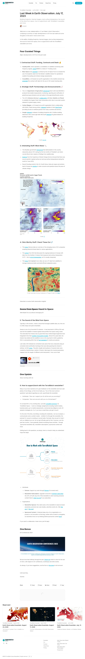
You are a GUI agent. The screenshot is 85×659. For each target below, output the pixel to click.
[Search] (73, 3)
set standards (43, 340)
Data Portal (58, 107)
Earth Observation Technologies (61, 647)
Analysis (24, 157)
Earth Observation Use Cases (62, 644)
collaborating (43, 98)
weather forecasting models (40, 336)
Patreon (46, 490)
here (60, 516)
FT (44, 236)
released (43, 107)
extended (25, 81)
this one (31, 509)
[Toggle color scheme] (30, 656)
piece (26, 247)
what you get (37, 498)
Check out (47, 559)
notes (30, 348)
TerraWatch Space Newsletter (12, 656)
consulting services (51, 403)
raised (34, 68)
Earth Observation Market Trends (62, 641)
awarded (34, 71)
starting (35, 166)
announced (46, 91)
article (27, 253)
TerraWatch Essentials (25, 10)
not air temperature (35, 257)
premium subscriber (57, 493)
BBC (59, 293)
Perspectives (60, 649)
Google (44, 140)
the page (51, 565)
